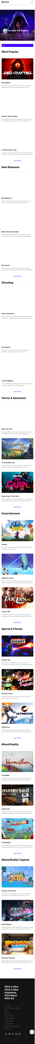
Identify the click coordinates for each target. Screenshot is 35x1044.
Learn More (17, 161)
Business (7, 1005)
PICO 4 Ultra (11, 986)
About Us (7, 1029)
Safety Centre (9, 1023)
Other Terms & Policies (12, 1026)
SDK (6, 1010)
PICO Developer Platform (12, 1008)
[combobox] (17, 45)
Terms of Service (10, 1018)
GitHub (7, 1013)
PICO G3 (9, 998)
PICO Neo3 (11, 995)
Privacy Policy (9, 1016)
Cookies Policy (9, 1021)
